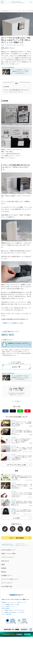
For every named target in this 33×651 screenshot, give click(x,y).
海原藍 (30, 426)
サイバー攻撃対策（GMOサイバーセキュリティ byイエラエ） (13, 610)
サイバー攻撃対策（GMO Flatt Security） (9, 612)
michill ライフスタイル (9, 48)
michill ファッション (28, 514)
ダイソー (12, 158)
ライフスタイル (17, 10)
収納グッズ (5, 334)
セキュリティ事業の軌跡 (6, 614)
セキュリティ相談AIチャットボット (8, 606)
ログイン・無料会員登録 (16, 538)
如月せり (30, 497)
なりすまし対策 (21, 612)
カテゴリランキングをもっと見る (16, 465)
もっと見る (16, 518)
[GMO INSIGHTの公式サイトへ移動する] (17, 594)
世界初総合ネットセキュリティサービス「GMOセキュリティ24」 (14, 602)
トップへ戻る (16, 401)
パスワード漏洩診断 (5, 604)
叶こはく (30, 460)
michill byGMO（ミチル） (7, 10)
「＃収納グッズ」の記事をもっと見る (12, 323)
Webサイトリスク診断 (14, 604)
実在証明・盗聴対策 (5, 608)
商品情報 (6, 86)
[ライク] (31, 1)
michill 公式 (27, 480)
